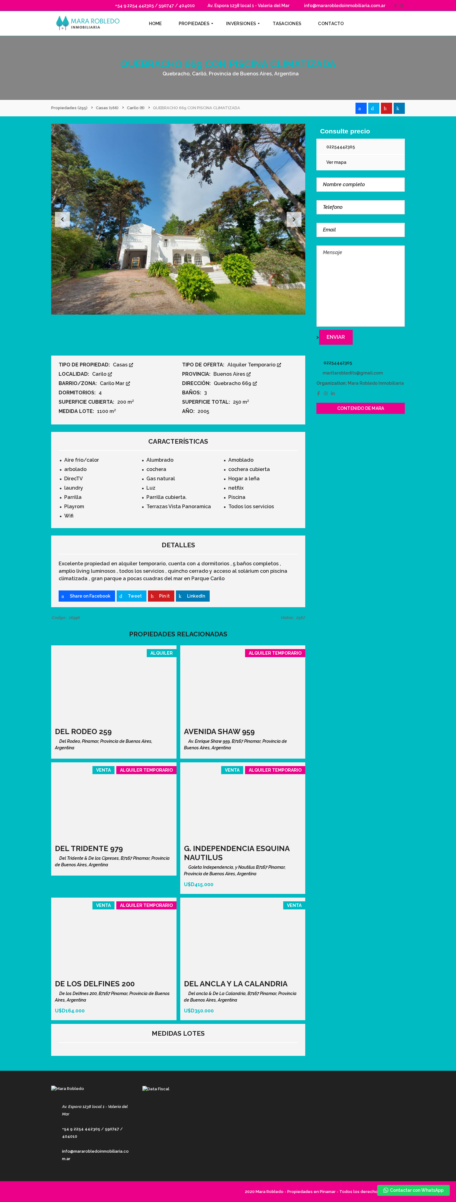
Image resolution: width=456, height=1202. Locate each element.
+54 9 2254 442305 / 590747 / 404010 (154, 5)
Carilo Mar (113, 383)
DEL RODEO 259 (83, 731)
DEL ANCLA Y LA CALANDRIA (236, 983)
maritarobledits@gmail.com (353, 372)
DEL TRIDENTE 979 (89, 848)
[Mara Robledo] (89, 23)
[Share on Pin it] (386, 108)
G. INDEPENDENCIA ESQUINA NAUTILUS (236, 853)
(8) (136, 107)
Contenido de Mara (360, 408)
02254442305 (340, 146)
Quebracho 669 (233, 383)
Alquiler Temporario (252, 365)
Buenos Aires (229, 374)
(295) (69, 107)
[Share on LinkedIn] (399, 108)
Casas (121, 365)
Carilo (100, 374)
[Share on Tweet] (373, 108)
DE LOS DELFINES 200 (95, 983)
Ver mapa (335, 162)
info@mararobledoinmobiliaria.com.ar (344, 5)
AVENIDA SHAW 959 (219, 731)
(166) (107, 107)
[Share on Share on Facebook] (361, 108)
